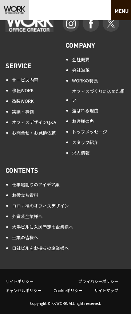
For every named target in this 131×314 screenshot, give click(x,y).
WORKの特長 (85, 80)
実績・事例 (23, 111)
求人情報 (81, 153)
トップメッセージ (89, 131)
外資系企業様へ (27, 216)
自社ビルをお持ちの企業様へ (40, 248)
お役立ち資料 (25, 195)
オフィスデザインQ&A (34, 122)
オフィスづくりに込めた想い (98, 95)
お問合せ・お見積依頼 (34, 132)
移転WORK (22, 90)
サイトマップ (106, 290)
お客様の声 (83, 121)
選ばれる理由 (85, 110)
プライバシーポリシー (98, 281)
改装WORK (22, 101)
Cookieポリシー (68, 290)
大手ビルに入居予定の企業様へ (42, 227)
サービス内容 (25, 80)
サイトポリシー (19, 281)
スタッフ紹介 (85, 142)
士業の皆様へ (25, 237)
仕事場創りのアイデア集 (36, 184)
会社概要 (81, 59)
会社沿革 (81, 70)
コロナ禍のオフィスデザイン (40, 205)
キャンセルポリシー (23, 290)
